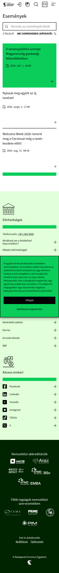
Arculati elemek (11, 338)
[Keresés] (6, 26)
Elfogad (29, 300)
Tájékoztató (36, 541)
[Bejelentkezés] (19, 4)
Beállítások (22, 541)
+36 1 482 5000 (26, 234)
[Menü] (53, 4)
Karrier (6, 330)
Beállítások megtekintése (29, 309)
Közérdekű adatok (13, 322)
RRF (5, 345)
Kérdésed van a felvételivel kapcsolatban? (17, 242)
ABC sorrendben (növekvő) (34, 33)
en (45, 4)
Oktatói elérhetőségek (15, 250)
